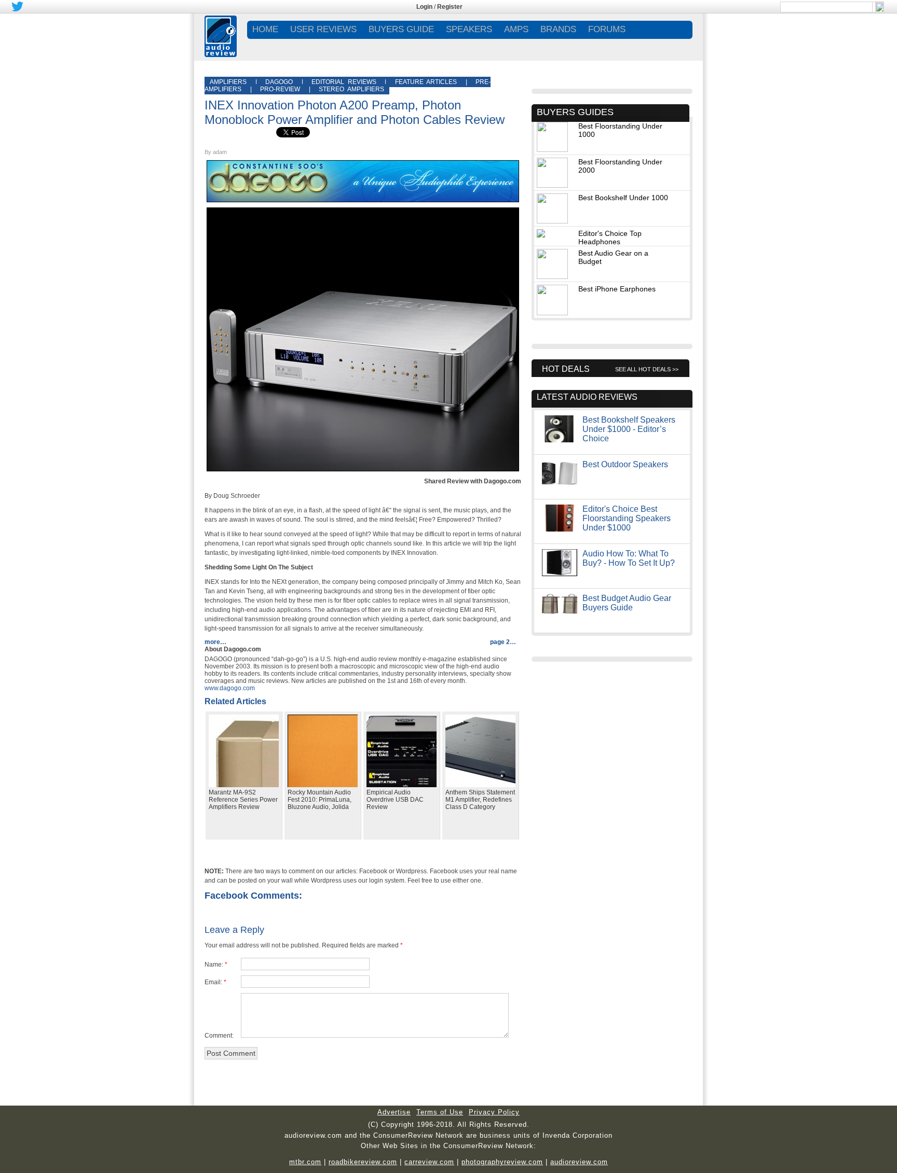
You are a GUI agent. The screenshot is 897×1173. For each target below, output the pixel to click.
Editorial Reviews (343, 82)
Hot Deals (566, 369)
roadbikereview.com (363, 1162)
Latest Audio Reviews (587, 397)
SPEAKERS (469, 29)
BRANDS (558, 29)
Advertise (394, 1112)
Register (450, 6)
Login (424, 6)
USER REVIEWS (323, 29)
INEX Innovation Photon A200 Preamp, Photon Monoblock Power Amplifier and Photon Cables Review (355, 112)
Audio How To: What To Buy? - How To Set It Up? (628, 558)
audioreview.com (579, 1162)
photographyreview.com (502, 1162)
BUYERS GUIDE (401, 29)
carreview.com (429, 1162)
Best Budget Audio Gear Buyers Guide (626, 603)
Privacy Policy (494, 1112)
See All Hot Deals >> (646, 369)
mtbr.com (305, 1162)
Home (265, 29)
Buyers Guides (575, 112)
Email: (213, 982)
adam (220, 152)
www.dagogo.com (230, 688)
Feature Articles (426, 82)
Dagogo (279, 82)
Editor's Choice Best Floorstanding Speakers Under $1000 (626, 518)
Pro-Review (280, 89)
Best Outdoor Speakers (625, 464)
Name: (214, 964)
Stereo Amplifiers (351, 89)
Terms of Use (439, 1112)
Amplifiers (228, 82)
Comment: (219, 1035)
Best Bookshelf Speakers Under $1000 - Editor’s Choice (628, 429)
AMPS (516, 29)
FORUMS (607, 29)
